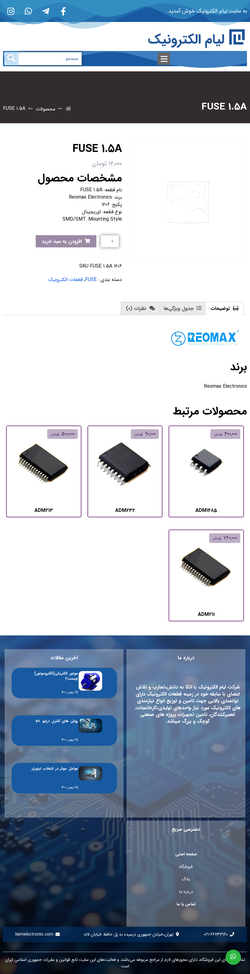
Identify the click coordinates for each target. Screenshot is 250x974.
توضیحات (220, 308)
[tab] (224, 308)
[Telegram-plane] (46, 11)
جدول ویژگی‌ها (179, 308)
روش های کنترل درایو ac (56, 721)
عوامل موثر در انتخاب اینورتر (55, 768)
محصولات (45, 109)
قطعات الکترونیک (65, 279)
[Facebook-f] (63, 11)
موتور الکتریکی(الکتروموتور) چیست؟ (56, 675)
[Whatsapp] (28, 11)
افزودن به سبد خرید (62, 241)
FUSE (91, 279)
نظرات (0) (137, 308)
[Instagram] (11, 11)
